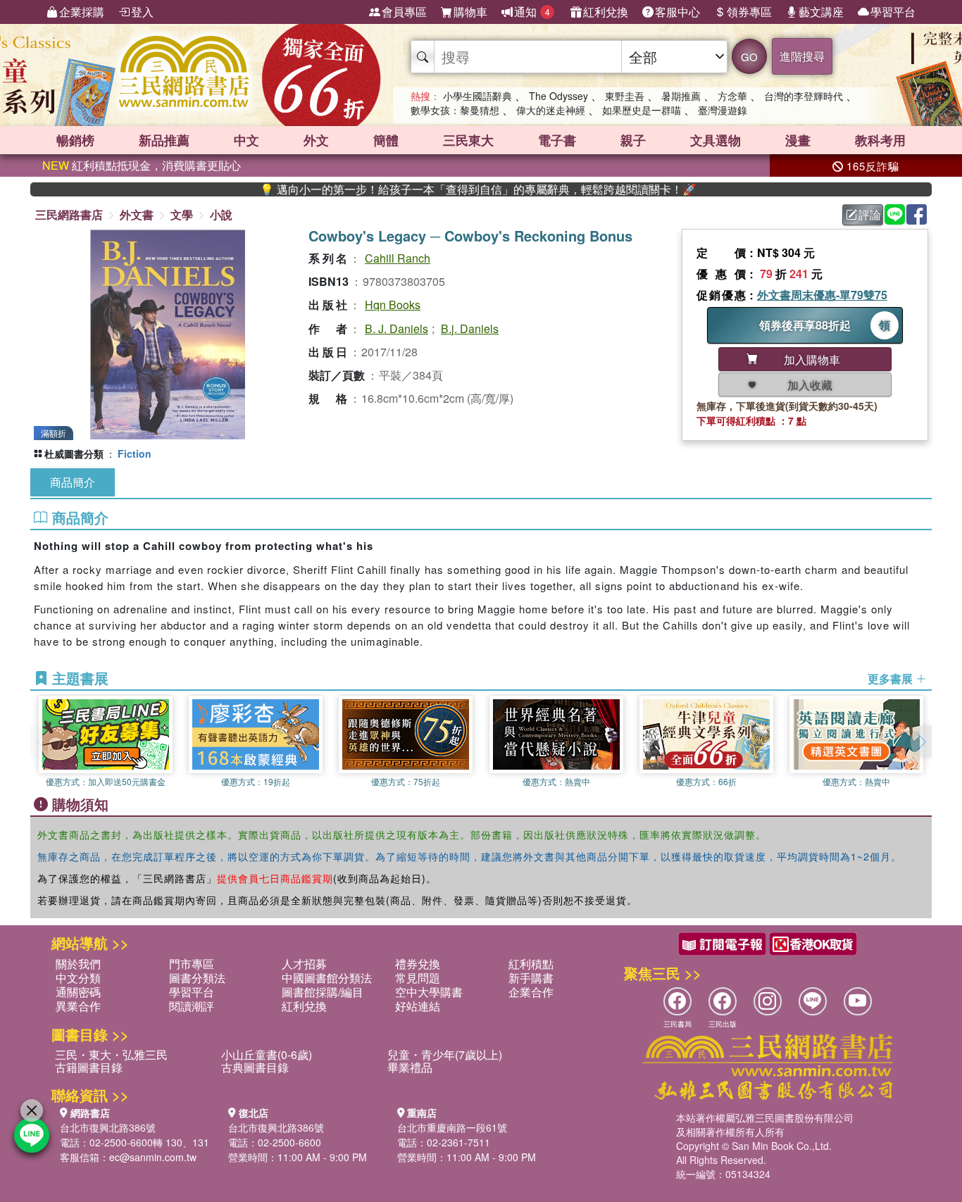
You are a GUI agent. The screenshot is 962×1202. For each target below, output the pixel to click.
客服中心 (677, 12)
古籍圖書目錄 (89, 1067)
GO (749, 56)
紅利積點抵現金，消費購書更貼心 (141, 165)
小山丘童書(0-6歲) (266, 1054)
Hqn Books (392, 304)
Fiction (134, 453)
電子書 (557, 140)
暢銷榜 (75, 140)
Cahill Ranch (397, 258)
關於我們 (78, 964)
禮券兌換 (417, 964)
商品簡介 (72, 482)
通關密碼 (78, 992)
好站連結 (417, 1006)
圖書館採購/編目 (322, 992)
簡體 (386, 140)
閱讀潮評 (191, 1006)
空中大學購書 (429, 992)
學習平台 (893, 12)
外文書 (137, 214)
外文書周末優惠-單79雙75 (822, 295)
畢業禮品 (409, 1067)
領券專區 (749, 12)
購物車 (470, 12)
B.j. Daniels (470, 328)
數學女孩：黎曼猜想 (455, 110)
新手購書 (531, 978)
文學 (181, 214)
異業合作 (78, 1006)
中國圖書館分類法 (327, 978)
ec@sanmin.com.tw (152, 1157)
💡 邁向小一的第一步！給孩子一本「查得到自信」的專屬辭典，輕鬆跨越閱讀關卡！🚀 (446, 189)
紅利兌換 (605, 12)
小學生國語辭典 (477, 96)
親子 (633, 140)
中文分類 (78, 978)
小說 (221, 214)
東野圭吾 (624, 96)
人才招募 (304, 964)
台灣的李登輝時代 (803, 96)
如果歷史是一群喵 (641, 110)
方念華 (732, 96)
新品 (164, 140)
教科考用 (880, 140)
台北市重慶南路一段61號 (452, 1127)
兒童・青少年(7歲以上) (444, 1054)
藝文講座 (821, 12)
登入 (142, 12)
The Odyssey (558, 96)
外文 (316, 140)
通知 (532, 12)
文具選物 (715, 140)
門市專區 (191, 964)
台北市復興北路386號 (108, 1127)
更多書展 (892, 679)
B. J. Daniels (396, 328)
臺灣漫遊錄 (722, 110)
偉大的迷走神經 (550, 110)
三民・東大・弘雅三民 (111, 1054)
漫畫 (798, 140)
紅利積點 (531, 964)
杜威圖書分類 (74, 453)
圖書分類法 (197, 978)
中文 (246, 140)
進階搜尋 (802, 56)
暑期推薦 (681, 96)
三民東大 (468, 140)
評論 (869, 214)
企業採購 (81, 12)
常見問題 (417, 978)
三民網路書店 (69, 214)
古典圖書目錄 (255, 1067)
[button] (921, 741)
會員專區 (404, 12)
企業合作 (531, 992)
